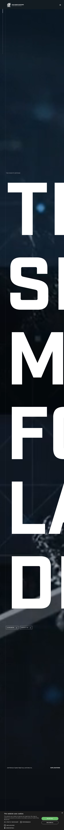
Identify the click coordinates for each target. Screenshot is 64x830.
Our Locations (55, 768)
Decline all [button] (50, 822)
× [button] (62, 813)
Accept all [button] (50, 818)
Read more (7, 819)
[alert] (32, 820)
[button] (60, 5)
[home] (15, 5)
